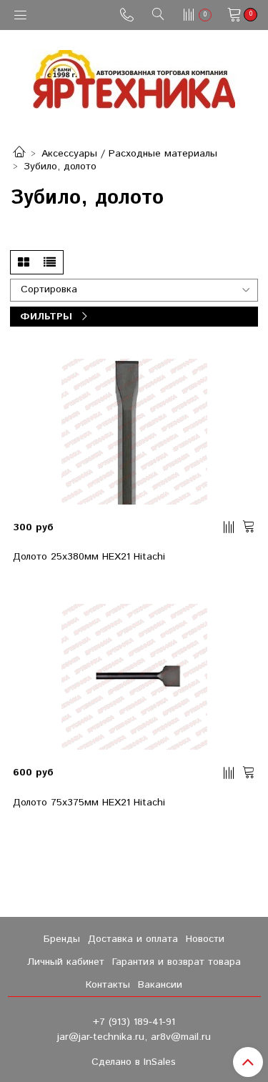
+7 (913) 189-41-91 (134, 1022)
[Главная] (19, 154)
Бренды (62, 939)
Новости (205, 939)
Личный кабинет (65, 962)
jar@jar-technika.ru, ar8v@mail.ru (134, 1037)
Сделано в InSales (133, 1062)
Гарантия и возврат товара (176, 962)
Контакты (108, 985)
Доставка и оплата (133, 939)
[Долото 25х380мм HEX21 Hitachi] (134, 432)
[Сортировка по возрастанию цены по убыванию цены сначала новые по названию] (134, 274)
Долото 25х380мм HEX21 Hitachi (89, 557)
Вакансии (160, 985)
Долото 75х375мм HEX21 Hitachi (89, 802)
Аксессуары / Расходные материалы (129, 154)
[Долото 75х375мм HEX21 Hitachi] (134, 677)
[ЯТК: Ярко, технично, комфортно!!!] (134, 76)
